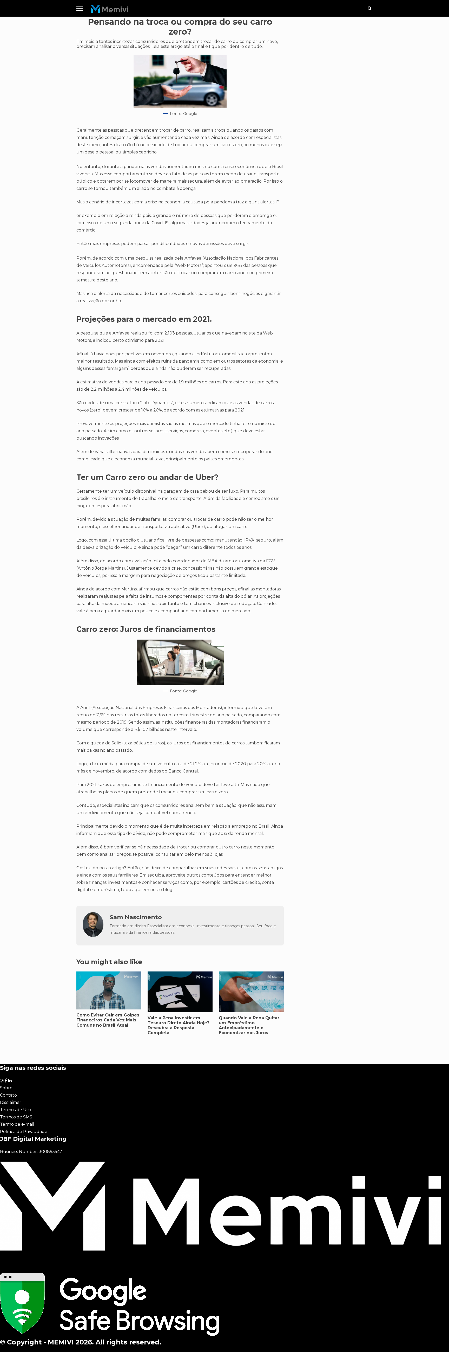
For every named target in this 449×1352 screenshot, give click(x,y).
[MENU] (79, 8)
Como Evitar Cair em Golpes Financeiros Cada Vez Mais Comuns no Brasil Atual (107, 1020)
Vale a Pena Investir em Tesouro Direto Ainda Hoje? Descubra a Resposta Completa (178, 1025)
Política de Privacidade (23, 1131)
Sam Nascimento (136, 917)
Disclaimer (10, 1102)
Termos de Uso (15, 1109)
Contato (8, 1095)
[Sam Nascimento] (93, 935)
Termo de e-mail (17, 1124)
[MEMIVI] (110, 10)
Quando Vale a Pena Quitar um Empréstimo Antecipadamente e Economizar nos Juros (249, 1025)
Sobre (6, 1087)
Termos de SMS (16, 1117)
